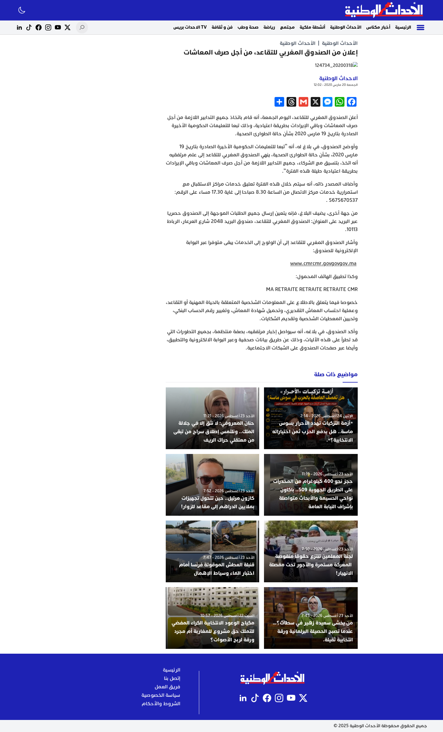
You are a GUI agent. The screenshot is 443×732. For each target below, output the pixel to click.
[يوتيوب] (57, 27)
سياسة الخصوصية (160, 695)
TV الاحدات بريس (190, 27)
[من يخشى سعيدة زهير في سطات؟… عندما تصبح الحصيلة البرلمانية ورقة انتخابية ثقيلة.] (311, 618)
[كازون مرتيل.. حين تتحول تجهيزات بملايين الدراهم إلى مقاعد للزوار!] (212, 485)
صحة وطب (248, 27)
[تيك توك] (29, 27)
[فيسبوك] (38, 27)
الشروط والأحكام (161, 703)
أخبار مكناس (378, 27)
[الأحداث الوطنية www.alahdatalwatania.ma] (384, 10)
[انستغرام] (48, 27)
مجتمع (287, 27)
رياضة (269, 27)
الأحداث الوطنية (345, 27)
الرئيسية (403, 27)
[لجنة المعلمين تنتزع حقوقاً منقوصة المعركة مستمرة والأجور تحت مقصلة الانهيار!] (311, 551)
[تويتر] (67, 27)
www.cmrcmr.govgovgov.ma (323, 263)
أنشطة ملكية (312, 27)
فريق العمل (167, 687)
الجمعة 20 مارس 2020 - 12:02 (336, 85)
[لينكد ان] (19, 27)
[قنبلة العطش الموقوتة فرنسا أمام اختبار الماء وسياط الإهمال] (212, 551)
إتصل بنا (172, 678)
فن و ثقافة (222, 27)
